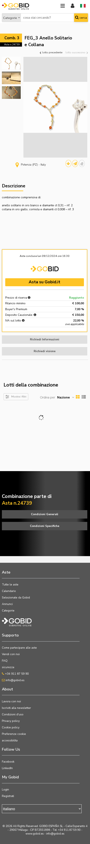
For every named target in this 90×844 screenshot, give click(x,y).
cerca (83, 18)
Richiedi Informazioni (44, 339)
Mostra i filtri (18, 396)
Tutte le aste (10, 585)
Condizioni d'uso (12, 714)
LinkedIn (7, 768)
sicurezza (8, 667)
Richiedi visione (44, 351)
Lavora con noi (11, 701)
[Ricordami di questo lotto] (82, 163)
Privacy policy (11, 721)
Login (5, 790)
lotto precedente (52, 52)
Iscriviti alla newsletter (16, 708)
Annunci (7, 604)
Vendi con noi (11, 654)
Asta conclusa (28, 256)
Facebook (8, 762)
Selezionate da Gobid (16, 598)
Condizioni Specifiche (44, 526)
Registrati (8, 796)
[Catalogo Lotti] (68, 163)
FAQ (5, 661)
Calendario (9, 591)
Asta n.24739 (11, 44)
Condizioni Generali (44, 514)
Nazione (63, 397)
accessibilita (10, 740)
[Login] (72, 6)
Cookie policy (10, 727)
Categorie (10, 18)
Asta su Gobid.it (44, 282)
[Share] (75, 163)
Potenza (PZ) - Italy (33, 165)
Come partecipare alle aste (19, 648)
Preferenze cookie (14, 734)
